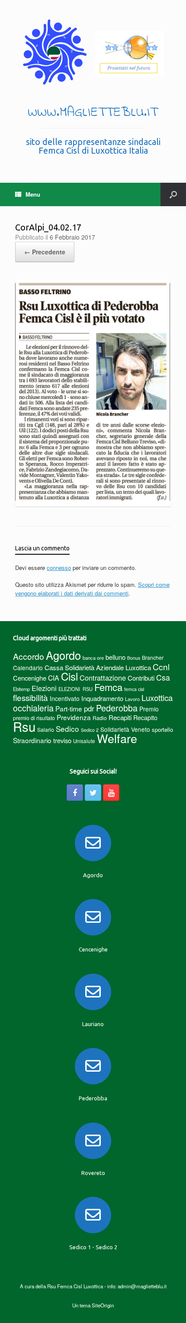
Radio (100, 717)
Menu (33, 194)
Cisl (69, 676)
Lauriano (93, 1024)
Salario (45, 729)
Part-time (68, 708)
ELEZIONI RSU (75, 688)
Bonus (133, 658)
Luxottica (157, 697)
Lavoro (132, 698)
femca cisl (134, 689)
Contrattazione (103, 677)
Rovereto (93, 1173)
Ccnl (161, 666)
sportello (162, 729)
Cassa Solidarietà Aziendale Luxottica (98, 667)
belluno (115, 657)
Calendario (28, 667)
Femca (108, 687)
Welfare (117, 738)
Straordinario (32, 740)
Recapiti (120, 717)
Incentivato (65, 698)
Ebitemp (21, 688)
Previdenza (74, 717)
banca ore (93, 657)
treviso (62, 740)
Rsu (24, 726)
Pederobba (117, 707)
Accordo (28, 656)
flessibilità (30, 697)
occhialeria (33, 708)
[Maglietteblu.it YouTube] (111, 792)
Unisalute (84, 740)
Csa (163, 677)
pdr (89, 708)
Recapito (145, 717)
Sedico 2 (90, 730)
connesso (59, 567)
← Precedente (44, 251)
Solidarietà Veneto (125, 729)
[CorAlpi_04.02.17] (93, 504)
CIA (53, 678)
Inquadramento (102, 698)
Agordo (63, 655)
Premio (149, 708)
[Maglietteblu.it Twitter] (93, 792)
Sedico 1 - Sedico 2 (93, 1247)
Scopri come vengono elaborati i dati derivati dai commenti (92, 588)
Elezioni (44, 688)
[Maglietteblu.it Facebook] (75, 792)
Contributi (141, 677)
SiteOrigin (103, 1305)
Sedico (67, 728)
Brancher (153, 657)
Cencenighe (29, 677)
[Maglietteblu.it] (93, 52)
